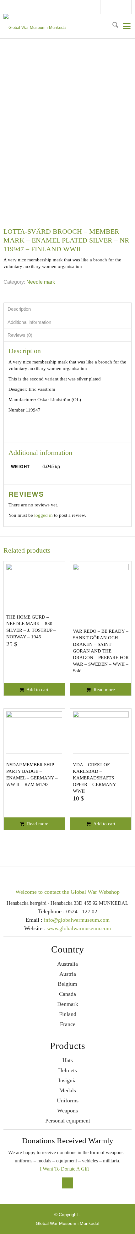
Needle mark (40, 282)
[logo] (64, 26)
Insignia (67, 1080)
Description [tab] (19, 309)
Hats (67, 1060)
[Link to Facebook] (107, 8)
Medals (67, 1090)
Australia (67, 964)
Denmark (67, 1004)
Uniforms (67, 1100)
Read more (103, 689)
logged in (43, 515)
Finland (67, 1014)
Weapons (67, 1110)
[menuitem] (113, 26)
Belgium (67, 984)
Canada (67, 994)
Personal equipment (67, 1120)
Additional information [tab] (29, 322)
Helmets (67, 1070)
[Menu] (125, 26)
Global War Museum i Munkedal (67, 1223)
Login (128, 7)
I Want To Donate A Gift (64, 1168)
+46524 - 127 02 (122, 7)
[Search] (113, 26)
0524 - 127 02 (81, 912)
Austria (67, 974)
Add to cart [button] (36, 689)
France (67, 1024)
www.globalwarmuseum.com (79, 928)
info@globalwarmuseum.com (116, 7)
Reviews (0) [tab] (20, 335)
